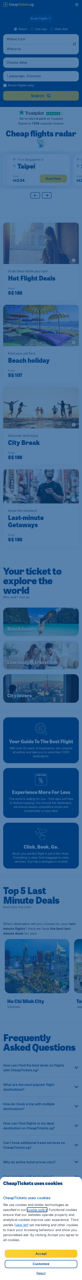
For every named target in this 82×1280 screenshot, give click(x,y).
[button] (41, 1273)
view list (21, 1225)
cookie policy (37, 1210)
